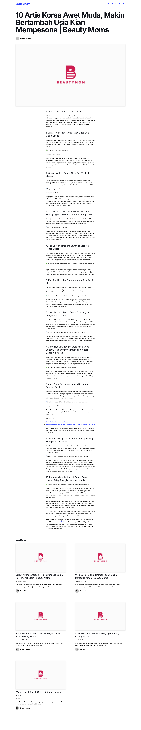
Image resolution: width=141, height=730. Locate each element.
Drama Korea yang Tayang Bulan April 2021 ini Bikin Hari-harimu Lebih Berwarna (70, 424)
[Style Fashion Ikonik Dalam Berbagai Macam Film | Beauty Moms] (41, 616)
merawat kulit (60, 522)
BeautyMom (23, 3)
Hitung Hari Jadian (120, 4)
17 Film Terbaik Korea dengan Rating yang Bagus (60, 422)
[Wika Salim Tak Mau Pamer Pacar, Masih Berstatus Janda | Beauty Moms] (100, 558)
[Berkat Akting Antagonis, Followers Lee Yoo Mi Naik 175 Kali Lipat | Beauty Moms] (41, 558)
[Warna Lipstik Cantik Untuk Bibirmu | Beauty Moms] (41, 675)
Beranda (110, 4)
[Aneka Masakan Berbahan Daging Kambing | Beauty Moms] (100, 616)
